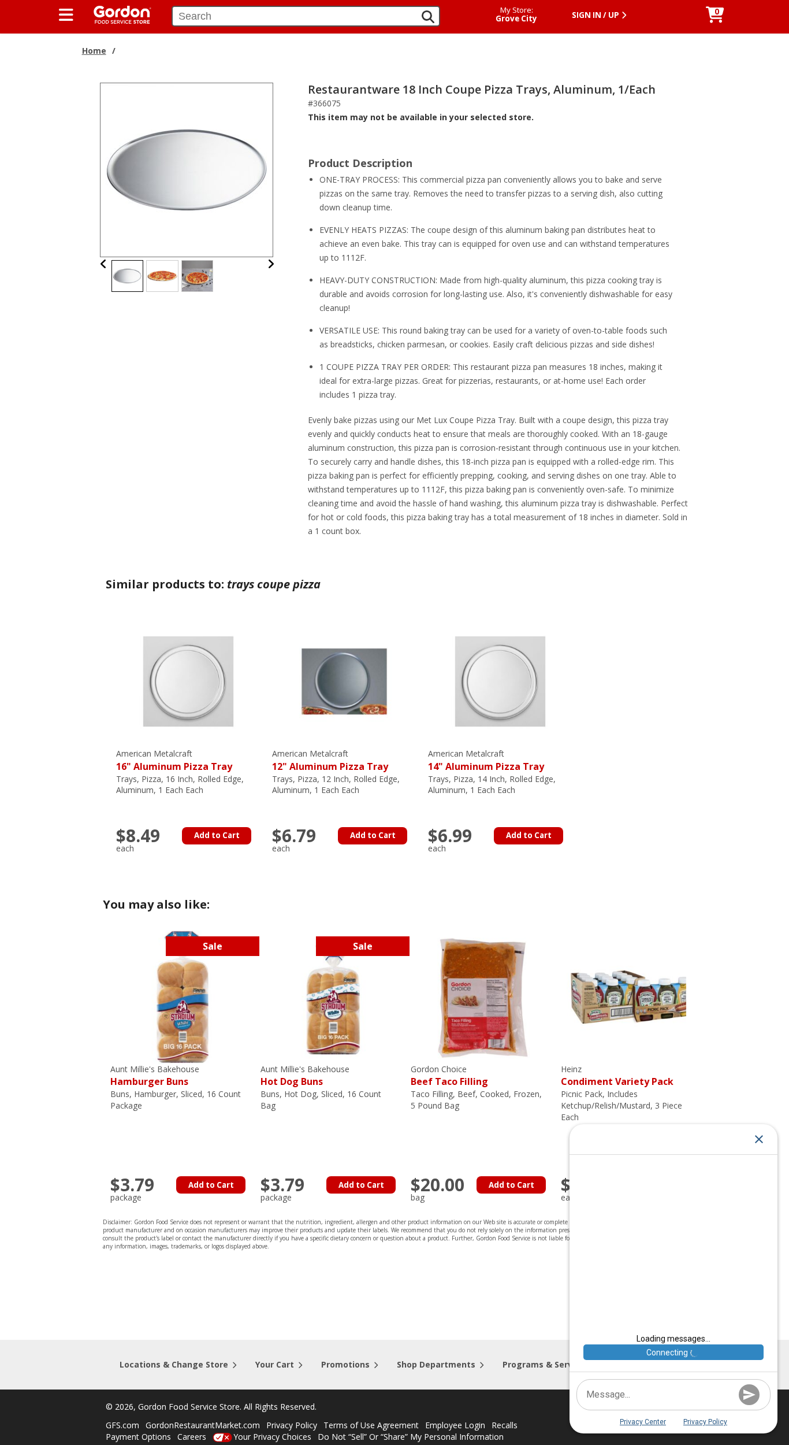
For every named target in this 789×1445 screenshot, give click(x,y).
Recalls (505, 1425)
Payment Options (138, 1436)
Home (94, 50)
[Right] (270, 264)
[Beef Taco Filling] (482, 996)
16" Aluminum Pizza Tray (174, 760)
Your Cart (274, 1364)
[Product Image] (187, 169)
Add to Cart (217, 835)
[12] (344, 680)
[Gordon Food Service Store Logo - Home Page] (116, 13)
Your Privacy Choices (272, 1436)
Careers (191, 1436)
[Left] (103, 264)
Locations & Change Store (174, 1364)
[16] (188, 680)
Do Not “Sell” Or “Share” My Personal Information (411, 1436)
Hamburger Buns (154, 1076)
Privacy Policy (291, 1425)
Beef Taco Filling (449, 1076)
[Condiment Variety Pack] (633, 996)
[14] (500, 680)
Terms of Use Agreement (371, 1425)
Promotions (345, 1364)
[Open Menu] (66, 15)
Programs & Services (546, 1364)
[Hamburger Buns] (182, 996)
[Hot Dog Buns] (332, 996)
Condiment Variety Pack (617, 1076)
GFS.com (122, 1425)
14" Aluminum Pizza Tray (486, 760)
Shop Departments (436, 1364)
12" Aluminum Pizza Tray (330, 760)
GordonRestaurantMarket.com (203, 1425)
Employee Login (455, 1425)
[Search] (428, 16)
